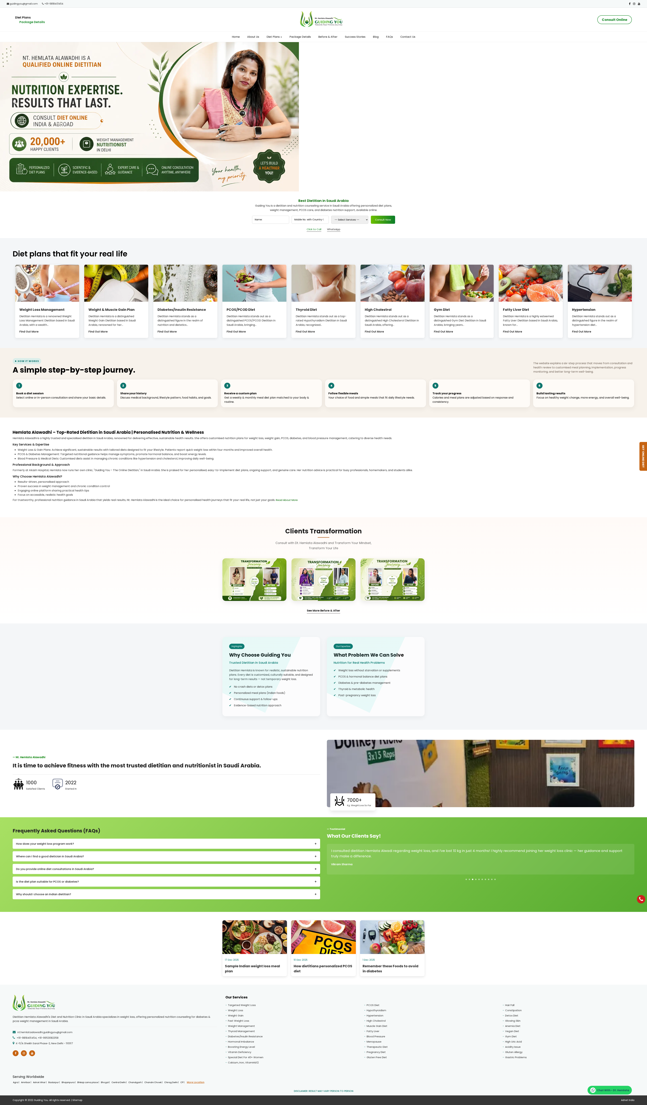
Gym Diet (511, 1036)
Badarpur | (54, 1082)
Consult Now (383, 219)
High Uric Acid (513, 1041)
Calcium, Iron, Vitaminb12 (243, 1062)
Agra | (16, 1082)
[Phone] (641, 899)
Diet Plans (274, 37)
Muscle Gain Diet (377, 1026)
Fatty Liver (373, 1031)
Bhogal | (105, 1082)
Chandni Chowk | (153, 1082)
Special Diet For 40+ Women (245, 1057)
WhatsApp (333, 229)
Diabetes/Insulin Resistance (245, 1036)
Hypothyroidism (376, 1010)
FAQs (389, 37)
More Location (195, 1082)
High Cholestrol (376, 1020)
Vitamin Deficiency (239, 1052)
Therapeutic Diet (377, 1047)
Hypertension (375, 1015)
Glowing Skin (512, 1020)
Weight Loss (235, 1010)
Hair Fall (509, 1005)
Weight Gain (235, 1015)
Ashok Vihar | (40, 1082)
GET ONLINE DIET (643, 456)
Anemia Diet (512, 1026)
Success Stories (355, 37)
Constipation (513, 1010)
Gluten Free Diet (377, 1057)
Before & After (327, 37)
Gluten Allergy (513, 1052)
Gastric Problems (516, 1057)
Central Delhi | (119, 1082)
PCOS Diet (373, 1005)
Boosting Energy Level (241, 1047)
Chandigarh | (135, 1082)
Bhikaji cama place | (88, 1082)
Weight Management (241, 1026)
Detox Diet (511, 1015)
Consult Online (614, 19)
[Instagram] (634, 4)
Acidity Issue (513, 1047)
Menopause (374, 1041)
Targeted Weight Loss (242, 1005)
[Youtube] (639, 4)
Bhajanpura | (69, 1082)
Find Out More (29, 332)
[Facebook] (629, 4)
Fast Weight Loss (238, 1020)
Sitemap (77, 1100)
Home (236, 37)
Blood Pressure (376, 1036)
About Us (253, 37)
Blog (376, 37)
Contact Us (407, 37)
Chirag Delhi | (171, 1082)
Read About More (287, 500)
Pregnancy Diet (376, 1052)
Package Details (32, 22)
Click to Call (314, 229)
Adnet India (627, 1100)
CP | (182, 1082)
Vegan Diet (512, 1031)
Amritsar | (26, 1082)
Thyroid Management (241, 1031)
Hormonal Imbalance (241, 1041)
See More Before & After (323, 611)
